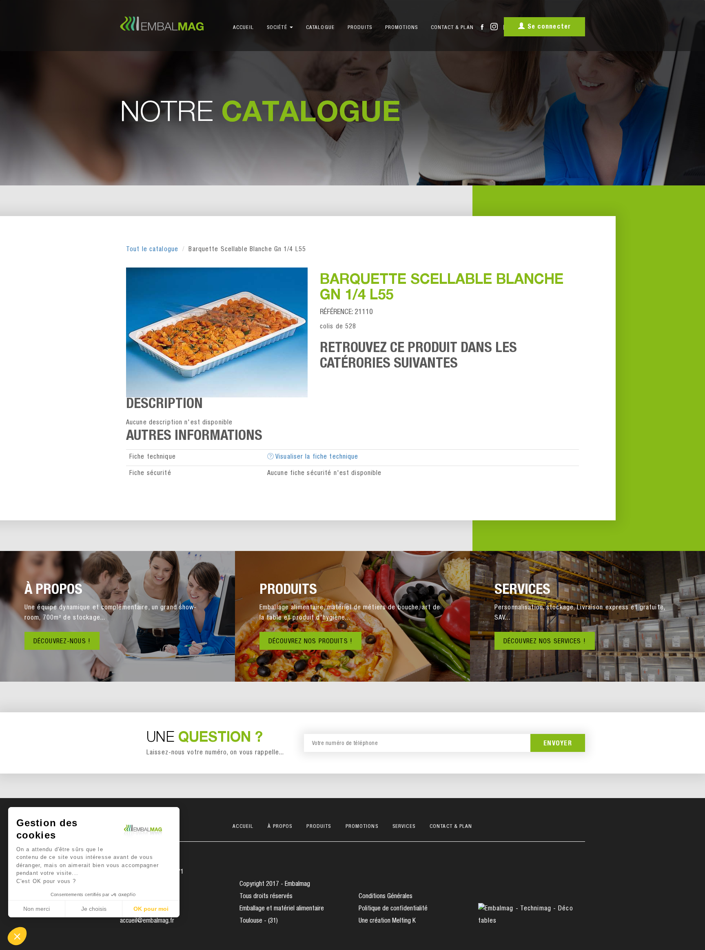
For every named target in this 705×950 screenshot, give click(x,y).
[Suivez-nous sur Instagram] (494, 24)
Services (403, 827)
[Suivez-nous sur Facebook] (482, 26)
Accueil (243, 28)
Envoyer (557, 744)
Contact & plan (452, 28)
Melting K (404, 921)
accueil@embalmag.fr (147, 921)
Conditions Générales (385, 897)
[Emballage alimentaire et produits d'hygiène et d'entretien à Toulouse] (168, 23)
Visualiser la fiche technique (316, 457)
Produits (360, 28)
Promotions (401, 28)
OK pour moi (150, 908)
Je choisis (93, 908)
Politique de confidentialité (393, 909)
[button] (17, 936)
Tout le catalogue (152, 250)
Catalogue (320, 28)
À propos (280, 827)
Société (278, 28)
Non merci (36, 908)
